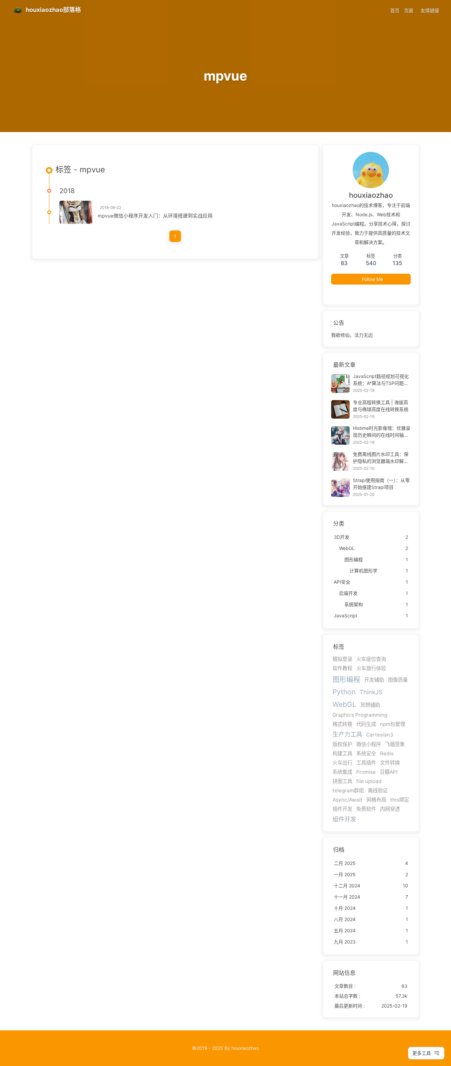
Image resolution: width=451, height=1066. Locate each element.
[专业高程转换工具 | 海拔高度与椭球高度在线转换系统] (340, 409)
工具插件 (366, 763)
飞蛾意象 (395, 744)
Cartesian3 (379, 735)
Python (344, 692)
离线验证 (378, 790)
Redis (387, 753)
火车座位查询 (371, 659)
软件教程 (342, 668)
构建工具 (342, 753)
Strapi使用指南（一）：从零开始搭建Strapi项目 (381, 483)
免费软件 (366, 809)
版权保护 (342, 744)
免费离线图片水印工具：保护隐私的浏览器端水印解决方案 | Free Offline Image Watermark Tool (380, 457)
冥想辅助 (370, 705)
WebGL (344, 704)
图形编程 (346, 679)
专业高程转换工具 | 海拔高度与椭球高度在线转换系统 (380, 405)
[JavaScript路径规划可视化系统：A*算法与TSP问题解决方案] (340, 383)
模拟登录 (342, 659)
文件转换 (390, 763)
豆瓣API (389, 772)
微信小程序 (368, 744)
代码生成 (366, 724)
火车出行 (342, 763)
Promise (366, 772)
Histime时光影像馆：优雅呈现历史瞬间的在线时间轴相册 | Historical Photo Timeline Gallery (381, 431)
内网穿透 (390, 809)
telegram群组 (348, 790)
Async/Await (347, 800)
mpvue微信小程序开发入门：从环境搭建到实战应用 (155, 216)
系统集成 (342, 772)
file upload (369, 781)
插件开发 (342, 809)
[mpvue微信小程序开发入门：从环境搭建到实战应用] (75, 212)
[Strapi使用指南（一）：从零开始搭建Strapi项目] (340, 487)
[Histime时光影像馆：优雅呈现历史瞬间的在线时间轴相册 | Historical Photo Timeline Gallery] (340, 435)
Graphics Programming (359, 715)
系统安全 (366, 753)
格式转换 (342, 724)
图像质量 (398, 680)
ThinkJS (371, 692)
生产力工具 (347, 734)
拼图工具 (342, 781)
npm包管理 (392, 724)
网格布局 (376, 800)
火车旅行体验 (371, 668)
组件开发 (344, 819)
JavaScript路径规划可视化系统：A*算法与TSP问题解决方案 (381, 380)
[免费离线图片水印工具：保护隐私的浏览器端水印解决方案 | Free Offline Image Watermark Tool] (340, 461)
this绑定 (399, 800)
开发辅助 (374, 680)
